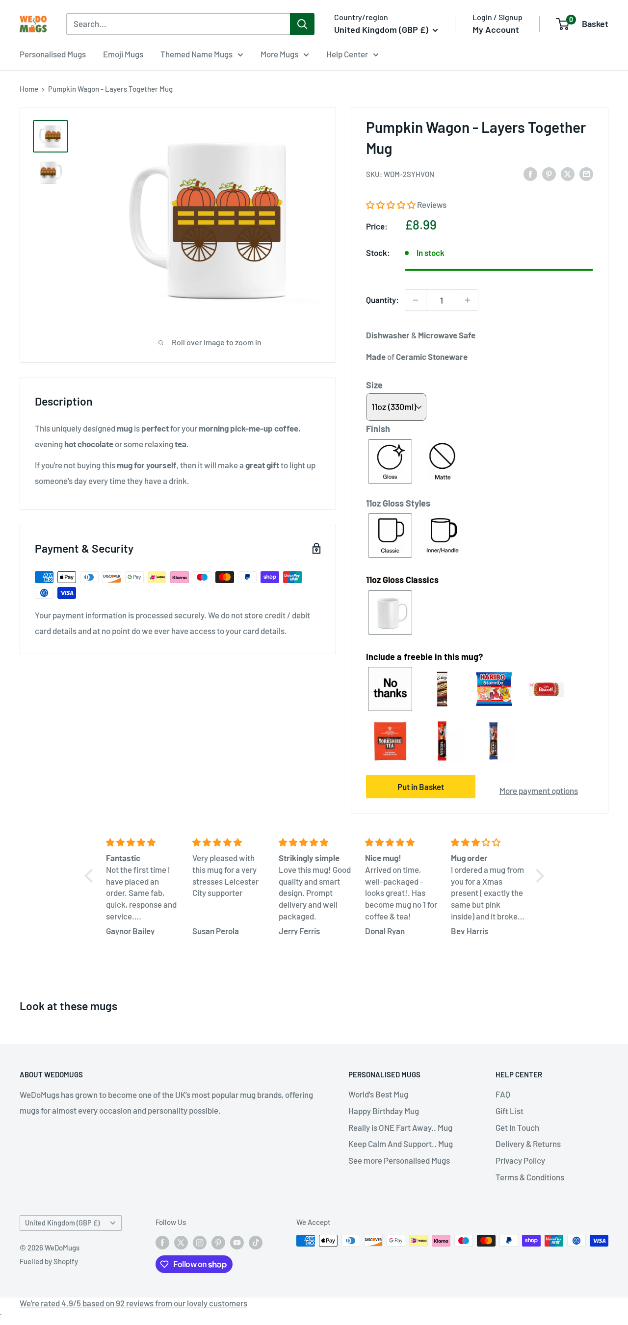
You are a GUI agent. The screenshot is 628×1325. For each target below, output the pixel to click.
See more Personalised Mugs (399, 1160)
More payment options (538, 790)
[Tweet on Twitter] (568, 173)
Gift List (509, 1111)
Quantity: (382, 300)
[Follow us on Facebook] (162, 1242)
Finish (378, 428)
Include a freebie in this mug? (424, 656)
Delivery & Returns (528, 1143)
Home (29, 88)
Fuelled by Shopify (49, 1261)
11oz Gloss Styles (398, 503)
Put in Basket (420, 786)
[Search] (302, 24)
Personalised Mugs (53, 54)
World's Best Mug (378, 1094)
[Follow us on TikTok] (255, 1242)
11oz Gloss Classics (402, 579)
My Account (495, 29)
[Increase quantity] (467, 300)
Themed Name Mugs (196, 54)
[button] (391, 204)
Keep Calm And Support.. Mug (400, 1143)
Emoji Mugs (123, 54)
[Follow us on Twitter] (181, 1242)
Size (374, 385)
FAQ (503, 1094)
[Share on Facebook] (530, 173)
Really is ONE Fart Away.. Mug (400, 1127)
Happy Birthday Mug (383, 1111)
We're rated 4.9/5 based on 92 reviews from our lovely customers (133, 1303)
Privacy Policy (520, 1160)
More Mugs (279, 54)
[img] (143, 842)
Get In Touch (517, 1127)
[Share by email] (586, 173)
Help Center (347, 54)
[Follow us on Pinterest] (218, 1242)
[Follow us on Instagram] (200, 1242)
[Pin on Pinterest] (549, 173)
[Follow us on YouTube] (237, 1242)
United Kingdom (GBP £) (62, 1223)
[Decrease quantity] (415, 300)
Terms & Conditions (530, 1177)
